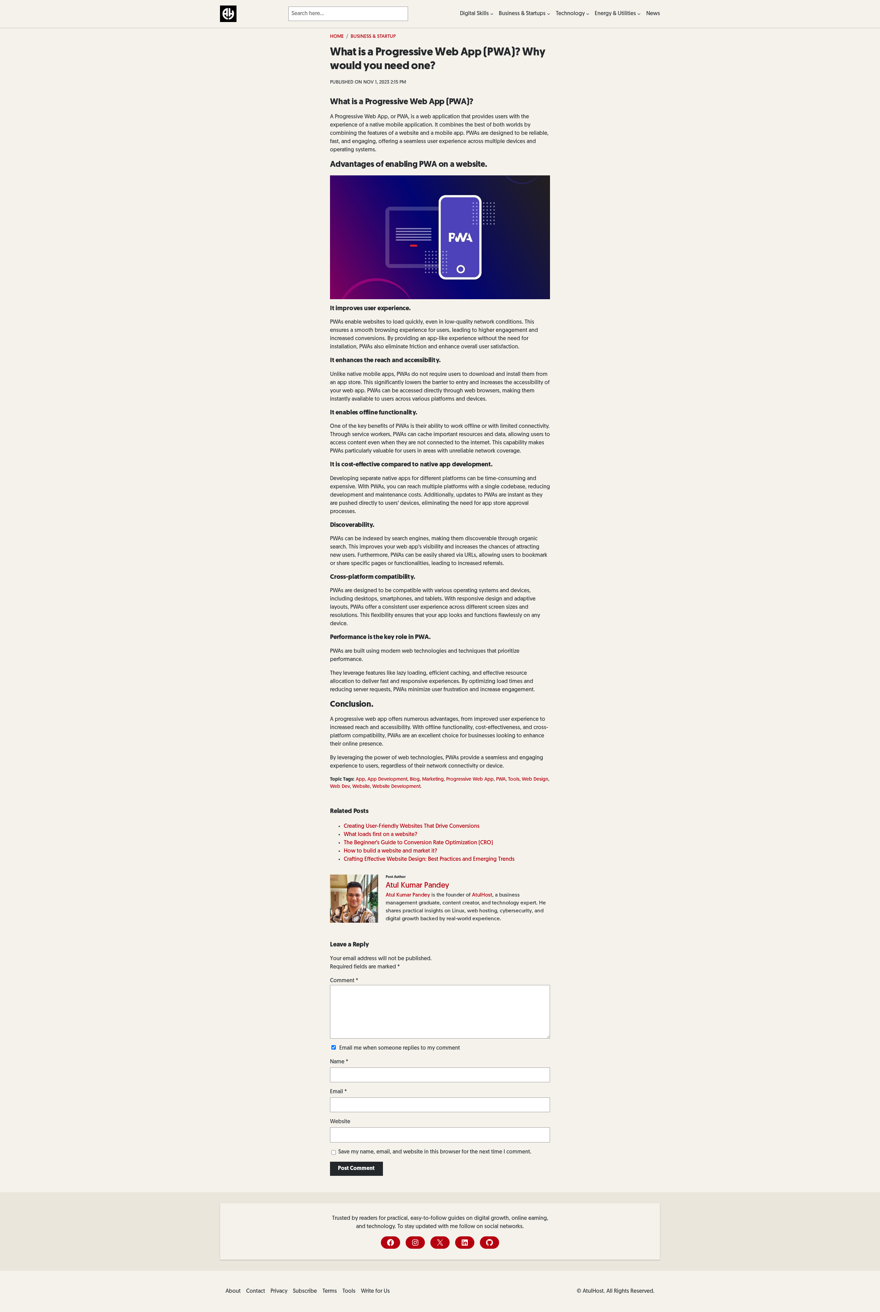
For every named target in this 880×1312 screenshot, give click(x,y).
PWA (501, 779)
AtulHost (482, 895)
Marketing (433, 779)
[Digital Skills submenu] (492, 13)
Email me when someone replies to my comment (399, 1048)
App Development (387, 779)
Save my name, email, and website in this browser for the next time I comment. (434, 1152)
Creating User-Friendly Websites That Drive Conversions (412, 826)
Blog (415, 779)
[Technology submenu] (588, 13)
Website (361, 786)
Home (337, 36)
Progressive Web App (470, 779)
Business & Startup (373, 36)
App (360, 779)
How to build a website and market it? (390, 851)
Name (339, 1062)
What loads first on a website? (380, 834)
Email (338, 1092)
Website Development (396, 786)
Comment (344, 981)
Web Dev (340, 786)
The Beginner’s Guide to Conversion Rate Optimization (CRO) (418, 843)
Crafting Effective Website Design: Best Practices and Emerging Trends (429, 859)
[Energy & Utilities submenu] (639, 13)
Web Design (535, 779)
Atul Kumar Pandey (417, 886)
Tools (513, 779)
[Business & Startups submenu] (548, 13)
